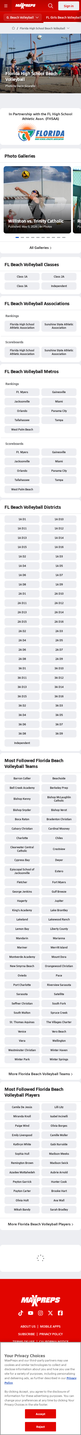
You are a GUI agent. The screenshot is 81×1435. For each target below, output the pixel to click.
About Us (28, 1326)
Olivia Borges (59, 1125)
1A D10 (58, 519)
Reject (40, 1426)
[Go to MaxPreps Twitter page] (50, 1313)
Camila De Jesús (22, 1107)
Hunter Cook (59, 1181)
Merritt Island (59, 947)
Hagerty (22, 900)
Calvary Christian (22, 828)
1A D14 (58, 537)
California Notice (54, 1341)
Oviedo (22, 975)
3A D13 (22, 687)
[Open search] (50, 6)
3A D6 (22, 724)
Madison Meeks (59, 1153)
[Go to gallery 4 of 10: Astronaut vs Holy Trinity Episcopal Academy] (32, 237)
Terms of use (24, 1341)
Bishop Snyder (22, 810)
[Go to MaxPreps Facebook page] (60, 1313)
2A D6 (22, 649)
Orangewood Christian (59, 966)
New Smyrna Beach (22, 966)
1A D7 (59, 575)
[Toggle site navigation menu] (6, 6)
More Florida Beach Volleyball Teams (39, 1073)
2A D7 (59, 649)
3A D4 (22, 715)
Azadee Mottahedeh (22, 1172)
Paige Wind (22, 1125)
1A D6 (22, 575)
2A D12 (58, 603)
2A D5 (59, 640)
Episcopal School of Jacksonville (22, 871)
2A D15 (22, 621)
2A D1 (22, 593)
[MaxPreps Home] (25, 6)
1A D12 (58, 528)
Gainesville (59, 392)
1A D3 (59, 556)
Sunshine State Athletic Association (59, 326)
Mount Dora (59, 957)
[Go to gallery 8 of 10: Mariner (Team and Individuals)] (53, 237)
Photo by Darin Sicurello (20, 86)
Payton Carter (22, 1191)
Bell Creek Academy (22, 787)
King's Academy (22, 910)
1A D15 (22, 547)
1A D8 (22, 584)
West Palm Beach (22, 429)
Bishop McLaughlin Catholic (59, 798)
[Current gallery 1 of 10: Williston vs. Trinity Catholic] (17, 237)
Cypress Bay (22, 860)
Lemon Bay (22, 929)
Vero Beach (59, 1031)
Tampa (59, 420)
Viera (22, 1040)
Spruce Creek (59, 1012)
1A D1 (22, 519)
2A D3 (59, 631)
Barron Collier (22, 778)
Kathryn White (22, 1144)
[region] (40, 1388)
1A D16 (58, 547)
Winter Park (22, 1059)
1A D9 (59, 584)
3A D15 (22, 696)
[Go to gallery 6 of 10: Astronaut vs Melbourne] (43, 237)
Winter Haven (59, 1050)
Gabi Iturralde (59, 1144)
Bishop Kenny (22, 798)
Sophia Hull (22, 1153)
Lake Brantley (59, 910)
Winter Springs (59, 1059)
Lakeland (22, 919)
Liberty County (59, 929)
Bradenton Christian (59, 819)
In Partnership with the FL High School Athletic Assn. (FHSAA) (40, 116)
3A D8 (22, 733)
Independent (59, 286)
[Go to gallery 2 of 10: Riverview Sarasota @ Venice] (22, 237)
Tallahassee (22, 420)
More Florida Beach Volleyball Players (39, 1223)
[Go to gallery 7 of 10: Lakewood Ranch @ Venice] (48, 237)
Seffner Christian (22, 1003)
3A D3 (59, 705)
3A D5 (59, 715)
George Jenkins (22, 891)
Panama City (59, 411)
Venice (22, 1031)
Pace (59, 975)
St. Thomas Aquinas (22, 1022)
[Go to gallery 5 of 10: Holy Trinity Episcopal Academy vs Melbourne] (38, 237)
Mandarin (22, 938)
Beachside (58, 778)
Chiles (59, 838)
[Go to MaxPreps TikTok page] (20, 1313)
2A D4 (22, 640)
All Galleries (39, 247)
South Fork (59, 1003)
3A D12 (58, 677)
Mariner (22, 947)
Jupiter (59, 900)
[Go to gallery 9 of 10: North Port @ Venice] (58, 237)
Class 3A (22, 286)
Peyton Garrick (22, 1181)
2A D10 (58, 593)
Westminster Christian (22, 1050)
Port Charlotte (22, 985)
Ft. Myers (22, 392)
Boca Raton (22, 819)
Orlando (22, 411)
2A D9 (59, 659)
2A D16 (58, 621)
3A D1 (22, 668)
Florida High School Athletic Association (22, 326)
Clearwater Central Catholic (22, 848)
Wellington (59, 1040)
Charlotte (22, 838)
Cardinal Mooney (59, 828)
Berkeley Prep (59, 787)
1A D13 (22, 537)
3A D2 (22, 705)
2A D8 (22, 659)
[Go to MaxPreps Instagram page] (40, 1313)
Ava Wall (59, 1200)
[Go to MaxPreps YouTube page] (30, 1313)
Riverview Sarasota (59, 985)
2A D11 (22, 603)
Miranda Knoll (22, 1116)
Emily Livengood (22, 1135)
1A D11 (22, 528)
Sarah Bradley (59, 1209)
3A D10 (58, 668)
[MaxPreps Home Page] (13, 28)
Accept (40, 1414)
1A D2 (22, 556)
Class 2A (59, 276)
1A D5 (59, 565)
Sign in (69, 6)
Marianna (59, 938)
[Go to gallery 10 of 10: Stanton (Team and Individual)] (63, 237)
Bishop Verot (59, 810)
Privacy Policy (51, 1334)
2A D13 (22, 612)
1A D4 (22, 565)
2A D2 (22, 631)
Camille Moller (59, 1135)
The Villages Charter (59, 1022)
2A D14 (58, 612)
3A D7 (59, 724)
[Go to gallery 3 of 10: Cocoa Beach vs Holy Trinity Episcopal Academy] (27, 237)
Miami (59, 401)
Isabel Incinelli (59, 1116)
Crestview (59, 849)
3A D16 (58, 696)
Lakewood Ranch (59, 919)
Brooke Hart (59, 1191)
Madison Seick (59, 1163)
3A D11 (22, 677)
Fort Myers (59, 882)
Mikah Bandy (22, 1209)
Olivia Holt (22, 1200)
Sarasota (22, 994)
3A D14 (58, 687)
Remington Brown (22, 1163)
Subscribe (26, 1334)
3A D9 (59, 733)
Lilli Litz (58, 1107)
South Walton (22, 1012)
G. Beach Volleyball (20, 17)
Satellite (59, 994)
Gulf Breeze (59, 891)
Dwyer (59, 860)
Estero (59, 871)
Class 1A (22, 276)
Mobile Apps (50, 1326)
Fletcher (22, 882)
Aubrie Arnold (59, 1172)
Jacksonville (22, 401)
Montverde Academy (22, 957)
